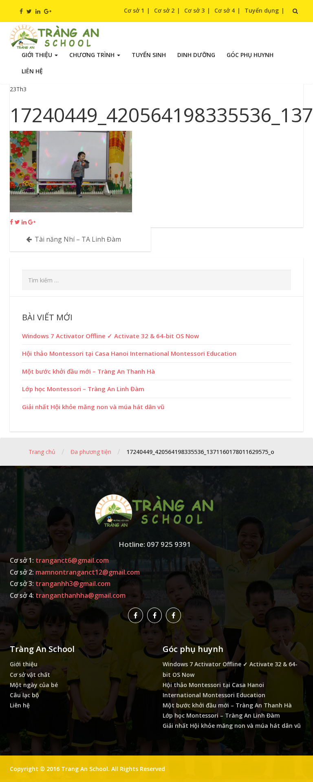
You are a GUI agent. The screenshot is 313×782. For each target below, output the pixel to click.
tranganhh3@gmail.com (72, 583)
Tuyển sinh (149, 55)
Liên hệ (32, 71)
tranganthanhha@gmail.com (80, 595)
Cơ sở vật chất (30, 674)
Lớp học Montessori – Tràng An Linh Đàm (83, 389)
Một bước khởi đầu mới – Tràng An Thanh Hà (88, 371)
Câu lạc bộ (24, 695)
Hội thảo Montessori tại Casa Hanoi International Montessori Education (129, 353)
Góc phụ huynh (250, 55)
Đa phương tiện (91, 452)
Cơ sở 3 (194, 10)
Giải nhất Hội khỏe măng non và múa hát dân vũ (93, 407)
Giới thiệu (38, 55)
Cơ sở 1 (134, 10)
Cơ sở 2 (164, 10)
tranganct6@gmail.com (72, 560)
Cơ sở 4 (224, 10)
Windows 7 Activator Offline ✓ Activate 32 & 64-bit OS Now (110, 336)
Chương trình (92, 55)
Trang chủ (42, 452)
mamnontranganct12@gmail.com (87, 572)
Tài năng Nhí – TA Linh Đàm (78, 239)
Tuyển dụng (262, 10)
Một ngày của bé (34, 685)
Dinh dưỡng (196, 55)
